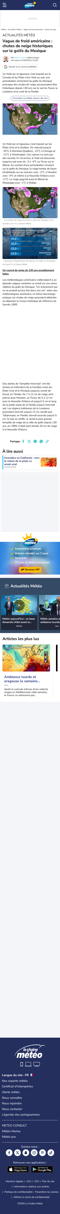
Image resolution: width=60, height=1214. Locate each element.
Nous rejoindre (12, 1103)
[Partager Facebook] (23, 441)
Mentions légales (14, 1181)
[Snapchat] (25, 1152)
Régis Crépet (20, 57)
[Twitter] (17, 1152)
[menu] (5, 5)
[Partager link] (47, 441)
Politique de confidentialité (18, 1192)
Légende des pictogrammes (21, 1115)
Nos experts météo (15, 1081)
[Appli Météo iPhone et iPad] (18, 1169)
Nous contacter (12, 1109)
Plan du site (48, 1181)
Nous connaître (12, 1098)
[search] (55, 5)
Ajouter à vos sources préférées (23, 66)
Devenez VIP (32, 569)
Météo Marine (11, 1131)
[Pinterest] (42, 1152)
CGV (36, 1181)
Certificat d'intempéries (17, 1086)
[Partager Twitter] (29, 441)
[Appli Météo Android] (42, 1169)
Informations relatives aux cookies (31, 1186)
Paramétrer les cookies (46, 1192)
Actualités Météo (14, 29)
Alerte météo (11, 1092)
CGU (28, 1181)
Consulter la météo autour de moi (30, 98)
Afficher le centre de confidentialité (32, 1197)
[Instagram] (34, 1152)
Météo (3, 29)
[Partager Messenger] (35, 441)
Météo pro (9, 1137)
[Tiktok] (51, 1152)
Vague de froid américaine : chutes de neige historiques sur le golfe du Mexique (40, 30)
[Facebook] (9, 1152)
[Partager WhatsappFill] (41, 441)
